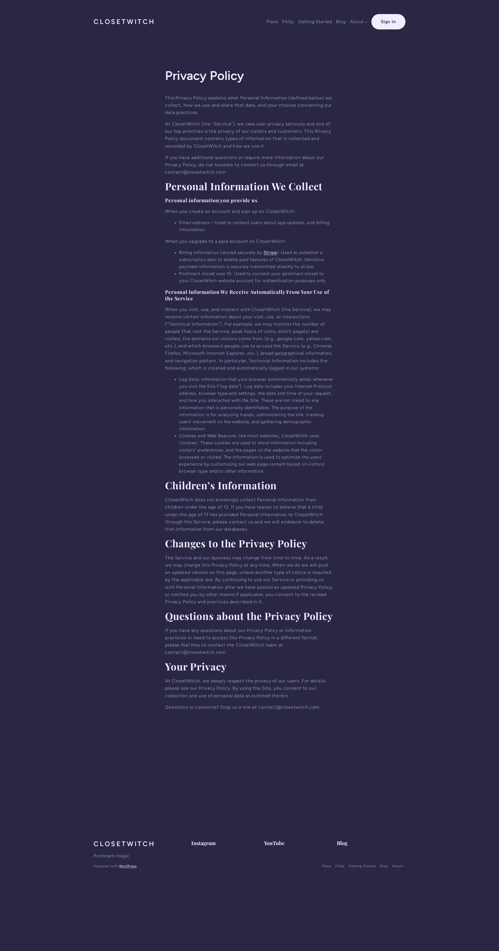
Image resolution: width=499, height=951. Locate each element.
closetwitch (124, 22)
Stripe (270, 252)
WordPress (128, 866)
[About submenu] (366, 22)
